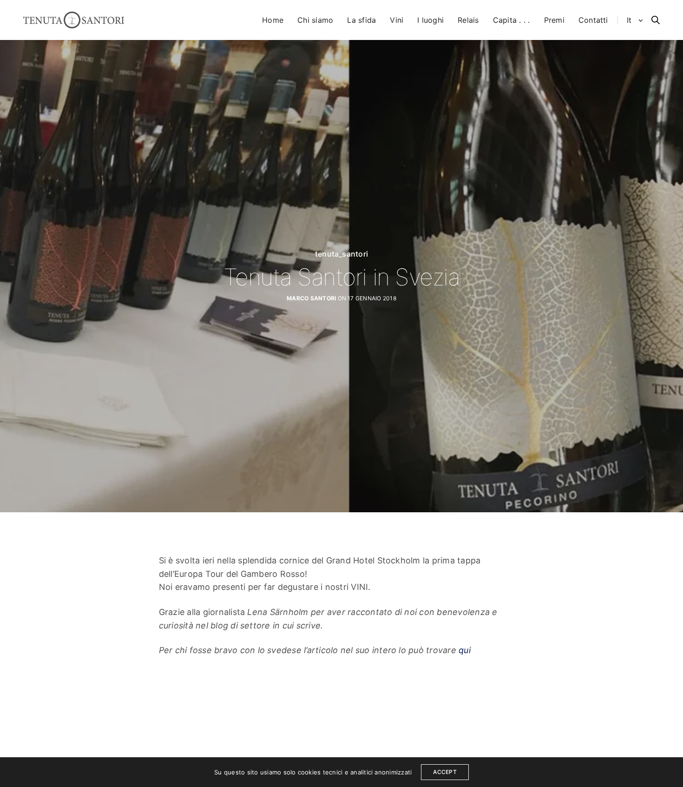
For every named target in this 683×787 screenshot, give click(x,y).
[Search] (655, 20)
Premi (554, 20)
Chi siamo (315, 20)
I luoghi (430, 20)
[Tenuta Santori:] (74, 20)
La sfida (361, 20)
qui (465, 650)
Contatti (593, 20)
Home (272, 20)
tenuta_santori (341, 254)
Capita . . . (511, 20)
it (630, 20)
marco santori (311, 298)
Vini (396, 20)
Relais (468, 20)
